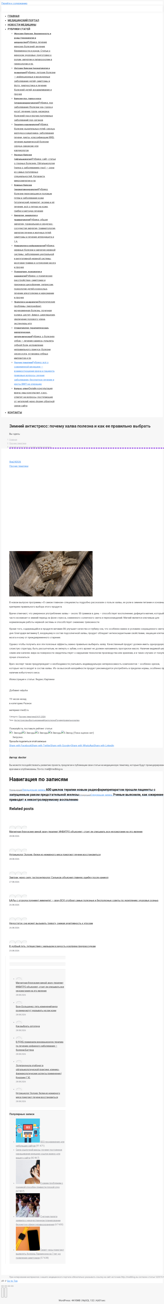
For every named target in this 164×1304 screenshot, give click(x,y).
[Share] (5, 1286)
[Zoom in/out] (12, 1286)
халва (76, 720)
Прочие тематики (17, 443)
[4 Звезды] (54, 733)
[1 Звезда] (15, 733)
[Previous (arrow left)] (2, 1292)
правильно (68, 720)
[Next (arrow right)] (5, 1292)
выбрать (30, 720)
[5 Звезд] (67, 733)
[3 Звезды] (41, 733)
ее (36, 720)
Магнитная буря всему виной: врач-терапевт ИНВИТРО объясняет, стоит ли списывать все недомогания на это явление (76, 831)
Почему (59, 720)
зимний (40, 720)
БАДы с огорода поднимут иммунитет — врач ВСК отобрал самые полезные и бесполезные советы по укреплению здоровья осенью (83, 900)
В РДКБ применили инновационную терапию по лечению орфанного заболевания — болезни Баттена (39, 1046)
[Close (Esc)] (2, 1286)
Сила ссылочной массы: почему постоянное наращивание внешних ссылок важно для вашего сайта (39, 1154)
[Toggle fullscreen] (9, 1286)
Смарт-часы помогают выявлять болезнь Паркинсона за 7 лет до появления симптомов (40, 1254)
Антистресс (20, 720)
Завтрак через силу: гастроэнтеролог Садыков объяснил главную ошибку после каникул (58, 877)
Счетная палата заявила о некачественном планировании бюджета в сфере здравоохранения (38, 1220)
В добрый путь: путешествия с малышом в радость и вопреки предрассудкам (52, 946)
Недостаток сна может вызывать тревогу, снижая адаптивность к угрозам (51, 923)
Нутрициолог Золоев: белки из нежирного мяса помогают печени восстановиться (55, 854)
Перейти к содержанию (14, 3)
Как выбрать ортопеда (28, 1026)
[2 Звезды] (28, 733)
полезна (51, 720)
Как (45, 720)
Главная (13, 439)
